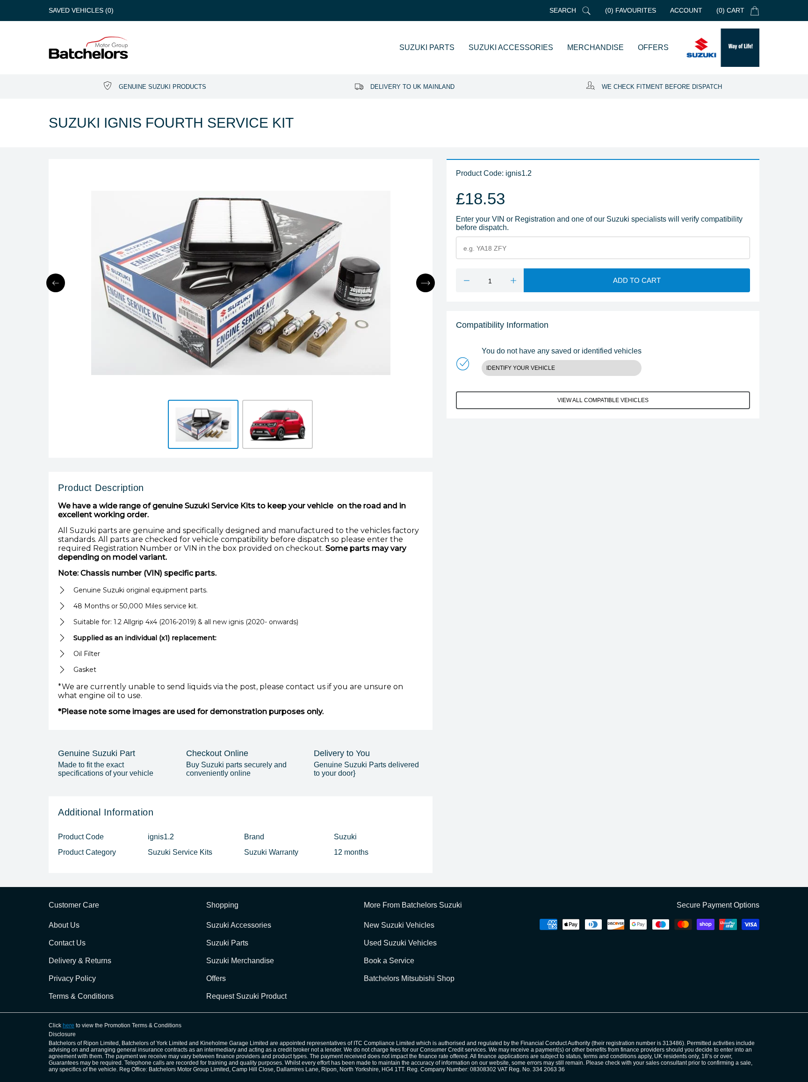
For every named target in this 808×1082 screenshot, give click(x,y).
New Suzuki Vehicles (399, 925)
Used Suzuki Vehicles (400, 943)
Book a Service (389, 961)
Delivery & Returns (80, 961)
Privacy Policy (72, 978)
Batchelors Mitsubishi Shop (409, 978)
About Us (64, 925)
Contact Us (67, 943)
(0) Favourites (630, 10)
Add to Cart (637, 280)
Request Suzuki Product (246, 996)
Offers (216, 978)
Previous (55, 283)
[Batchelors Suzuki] (88, 47)
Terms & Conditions (81, 996)
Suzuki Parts (227, 943)
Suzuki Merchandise (240, 961)
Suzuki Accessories (238, 925)
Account (686, 10)
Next (425, 283)
